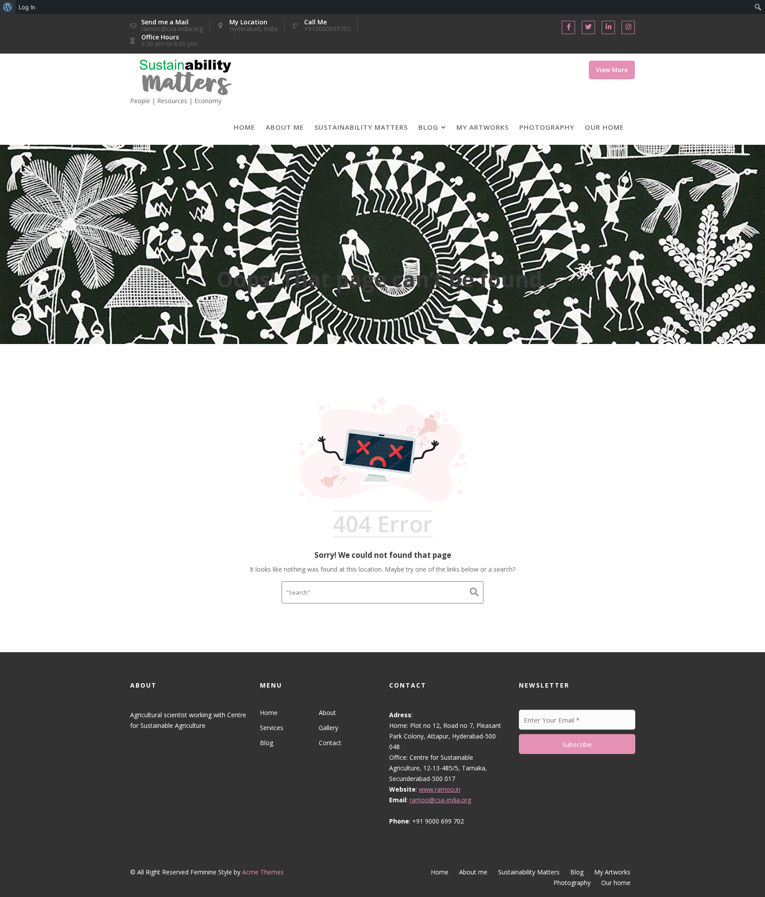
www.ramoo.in (439, 789)
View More (612, 70)
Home (244, 127)
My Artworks (482, 127)
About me (285, 127)
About (327, 712)
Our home (604, 127)
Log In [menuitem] (27, 7)
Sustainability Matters (361, 127)
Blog (428, 127)
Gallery (328, 727)
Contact (329, 742)
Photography (546, 127)
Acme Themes (263, 872)
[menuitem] (7, 7)
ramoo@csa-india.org (440, 800)
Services (271, 727)
